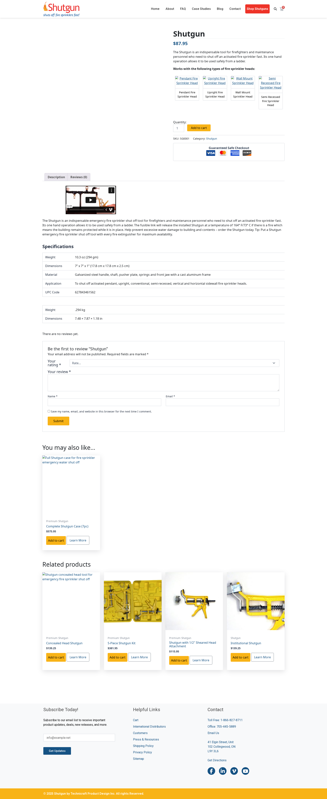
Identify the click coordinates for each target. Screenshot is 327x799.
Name (53, 396)
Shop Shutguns (257, 9)
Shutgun (211, 138)
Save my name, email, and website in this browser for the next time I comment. (101, 411)
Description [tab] (56, 177)
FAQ (183, 9)
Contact (235, 9)
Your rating (54, 363)
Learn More (78, 540)
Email (170, 396)
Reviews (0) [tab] (78, 177)
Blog (220, 9)
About (170, 9)
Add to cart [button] (56, 540)
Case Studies (201, 9)
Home (155, 9)
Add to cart (199, 128)
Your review (59, 372)
